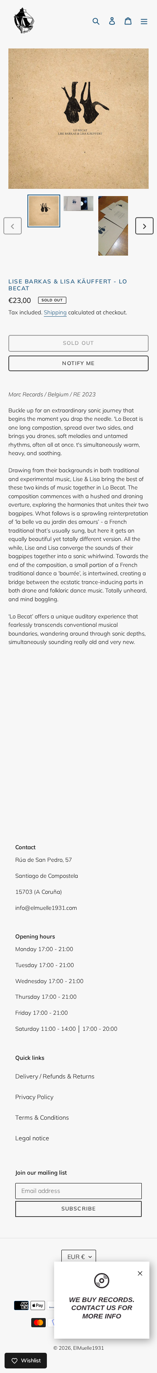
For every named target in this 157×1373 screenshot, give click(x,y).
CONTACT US (93, 1308)
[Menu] (144, 20)
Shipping (55, 312)
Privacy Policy (34, 1097)
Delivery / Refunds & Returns (55, 1076)
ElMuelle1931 (88, 1348)
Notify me (78, 363)
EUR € (76, 1256)
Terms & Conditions (42, 1117)
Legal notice (32, 1138)
